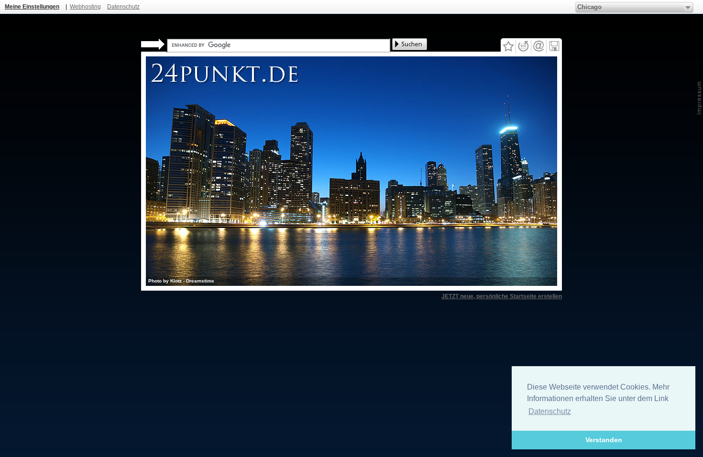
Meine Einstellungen (32, 6)
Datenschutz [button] (549, 411)
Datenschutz (123, 6)
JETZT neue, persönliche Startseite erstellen (501, 296)
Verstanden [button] (603, 440)
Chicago (589, 7)
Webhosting (85, 6)
